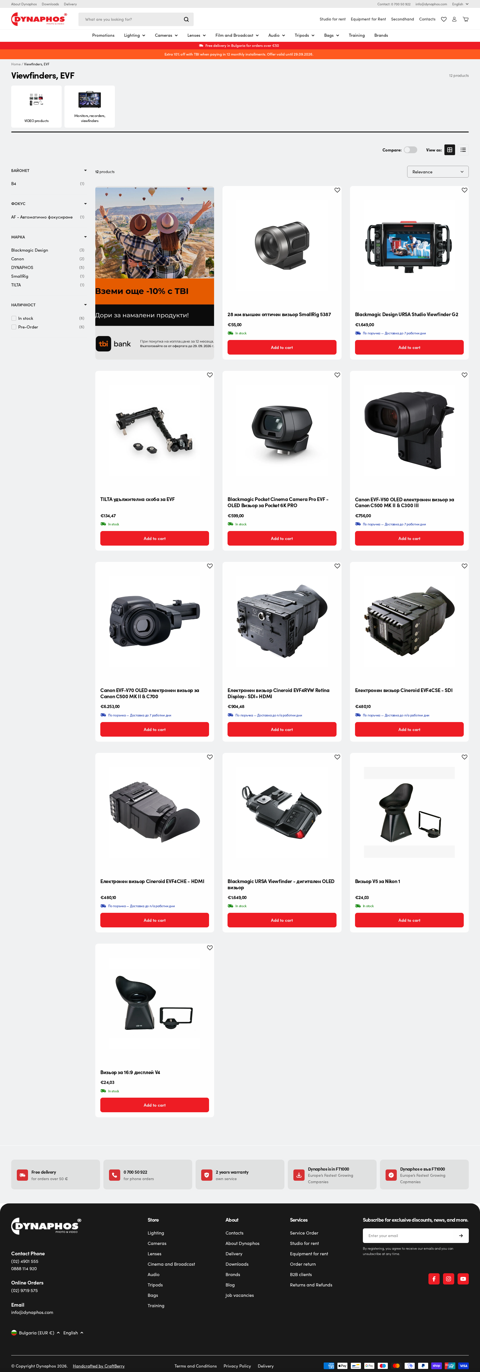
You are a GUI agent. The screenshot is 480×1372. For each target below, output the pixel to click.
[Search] (186, 19)
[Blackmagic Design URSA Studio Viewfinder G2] (409, 245)
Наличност (23, 304)
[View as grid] (449, 149)
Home (16, 64)
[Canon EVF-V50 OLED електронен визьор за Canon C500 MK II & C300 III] (409, 430)
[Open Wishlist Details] (444, 19)
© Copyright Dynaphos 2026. (39, 1366)
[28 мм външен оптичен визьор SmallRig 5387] (281, 245)
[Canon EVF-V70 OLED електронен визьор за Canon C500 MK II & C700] (154, 621)
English (457, 4)
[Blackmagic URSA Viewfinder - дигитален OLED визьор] (281, 812)
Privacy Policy (237, 1366)
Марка (18, 237)
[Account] (454, 19)
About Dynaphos (24, 4)
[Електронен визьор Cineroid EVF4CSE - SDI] (409, 621)
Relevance (422, 171)
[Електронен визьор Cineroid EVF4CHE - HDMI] (154, 812)
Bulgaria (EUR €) (36, 1333)
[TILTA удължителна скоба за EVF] (154, 430)
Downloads (50, 4)
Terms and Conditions (196, 1366)
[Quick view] (333, 199)
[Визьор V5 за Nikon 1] (409, 812)
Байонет (20, 170)
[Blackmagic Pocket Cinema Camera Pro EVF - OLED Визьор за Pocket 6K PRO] (281, 430)
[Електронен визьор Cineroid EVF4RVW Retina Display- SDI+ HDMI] (281, 621)
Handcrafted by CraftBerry (99, 1366)
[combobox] (136, 19)
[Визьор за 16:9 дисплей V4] (154, 1003)
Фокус (18, 203)
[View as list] (463, 149)
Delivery (70, 4)
